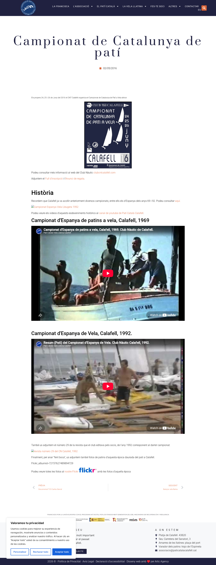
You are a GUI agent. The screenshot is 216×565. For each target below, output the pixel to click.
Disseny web (134, 561)
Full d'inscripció (54, 178)
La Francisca (60, 6)
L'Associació (81, 6)
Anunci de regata (74, 178)
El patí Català (106, 6)
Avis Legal (88, 561)
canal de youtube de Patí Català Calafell (121, 213)
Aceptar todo (62, 551)
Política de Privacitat (69, 561)
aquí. (178, 200)
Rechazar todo (40, 551)
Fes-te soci (158, 6)
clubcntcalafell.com (104, 172)
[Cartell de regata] (108, 135)
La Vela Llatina (133, 6)
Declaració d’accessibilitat (110, 561)
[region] (41, 538)
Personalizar (19, 551)
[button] (204, 8)
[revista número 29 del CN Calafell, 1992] (54, 451)
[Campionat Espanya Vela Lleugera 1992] (108, 207)
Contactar (192, 6)
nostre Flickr (72, 471)
